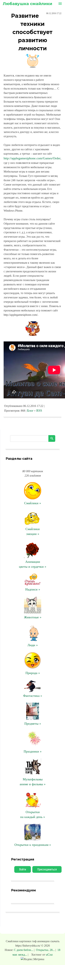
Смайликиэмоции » (32, 531)
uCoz (49, 954)
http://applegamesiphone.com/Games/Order (32, 158)
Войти (22, 869)
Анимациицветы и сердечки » (32, 564)
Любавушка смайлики (27, 3)
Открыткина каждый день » (32, 814)
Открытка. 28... (45, 949)
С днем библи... (24, 949)
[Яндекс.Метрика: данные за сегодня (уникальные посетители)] (32, 959)
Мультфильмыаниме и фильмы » (33, 781)
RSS (39, 410)
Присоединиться (47, 869)
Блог (30, 410)
